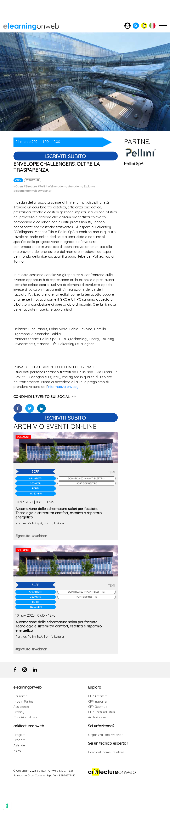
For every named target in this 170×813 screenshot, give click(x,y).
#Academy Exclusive (81, 186)
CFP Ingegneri (98, 701)
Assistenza (21, 707)
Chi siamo (20, 696)
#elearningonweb (25, 190)
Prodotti (19, 740)
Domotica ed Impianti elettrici (86, 478)
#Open (18, 186)
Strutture (32, 180)
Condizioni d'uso (25, 717)
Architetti (35, 478)
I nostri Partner (24, 701)
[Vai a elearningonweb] (31, 25)
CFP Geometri (98, 707)
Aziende (19, 745)
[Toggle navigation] (163, 27)
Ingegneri (36, 493)
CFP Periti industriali (102, 712)
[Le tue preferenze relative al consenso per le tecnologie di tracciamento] (7, 806)
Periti (35, 488)
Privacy (18, 712)
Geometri (35, 483)
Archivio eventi (98, 717)
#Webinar (44, 190)
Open (18, 180)
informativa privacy (63, 386)
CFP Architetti (97, 696)
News (17, 750)
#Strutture (30, 186)
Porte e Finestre (86, 483)
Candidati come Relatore (106, 752)
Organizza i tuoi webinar (105, 735)
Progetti (19, 735)
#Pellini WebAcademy (52, 186)
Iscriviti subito (65, 156)
